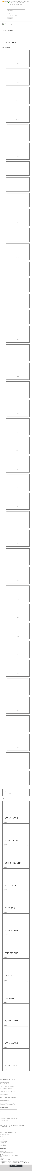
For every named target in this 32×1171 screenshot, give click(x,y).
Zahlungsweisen (4, 1157)
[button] (7, 791)
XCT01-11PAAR (11, 1065)
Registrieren (9, 20)
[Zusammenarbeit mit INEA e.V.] (16, 1129)
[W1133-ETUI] (16, 869)
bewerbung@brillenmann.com (8, 1104)
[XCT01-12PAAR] (17, 606)
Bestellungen (3, 1141)
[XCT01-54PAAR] (17, 327)
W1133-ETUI (10, 885)
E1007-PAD (10, 998)
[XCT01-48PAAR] (17, 70)
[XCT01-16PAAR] (17, 735)
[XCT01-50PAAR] (17, 211)
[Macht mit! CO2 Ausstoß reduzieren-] (16, 1123)
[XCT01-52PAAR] (17, 107)
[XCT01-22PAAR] (17, 346)
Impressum (3, 1151)
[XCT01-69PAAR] (17, 163)
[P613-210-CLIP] (16, 937)
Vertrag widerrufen (16, 1165)
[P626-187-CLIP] (16, 959)
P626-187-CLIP (11, 976)
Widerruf (2, 1158)
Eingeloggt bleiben (13, 15)
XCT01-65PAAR (11, 930)
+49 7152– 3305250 (7, 1088)
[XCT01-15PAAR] (17, 568)
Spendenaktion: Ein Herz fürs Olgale (9, 1118)
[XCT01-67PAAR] (17, 195)
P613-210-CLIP (11, 953)
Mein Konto (3, 1140)
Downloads (3, 1142)
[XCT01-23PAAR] (17, 513)
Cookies (2, 1154)
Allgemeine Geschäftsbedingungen (9, 1155)
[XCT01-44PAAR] (17, 494)
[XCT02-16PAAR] (16, 1004)
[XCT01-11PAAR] (17, 643)
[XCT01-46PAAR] (17, 126)
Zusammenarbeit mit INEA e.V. (8, 1132)
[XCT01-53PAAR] (17, 52)
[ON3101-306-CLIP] (16, 847)
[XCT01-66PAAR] (17, 229)
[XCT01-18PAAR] (17, 698)
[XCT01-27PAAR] (17, 383)
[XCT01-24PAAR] (17, 531)
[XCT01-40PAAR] (17, 457)
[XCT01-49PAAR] (17, 245)
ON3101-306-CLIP (13, 863)
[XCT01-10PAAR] (17, 680)
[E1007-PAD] (16, 982)
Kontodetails (3, 1145)
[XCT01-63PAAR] (17, 280)
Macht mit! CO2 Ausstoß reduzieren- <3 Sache (12, 1125)
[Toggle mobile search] (26, 24)
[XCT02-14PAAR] (16, 802)
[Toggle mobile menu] (29, 24)
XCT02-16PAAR (11, 1021)
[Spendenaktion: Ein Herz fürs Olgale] (16, 1115)
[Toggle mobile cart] (23, 24)
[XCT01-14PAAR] (17, 550)
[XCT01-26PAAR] (17, 439)
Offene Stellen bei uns (5, 1103)
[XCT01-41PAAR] (17, 420)
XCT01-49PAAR (12, 1043)
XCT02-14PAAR (12, 818)
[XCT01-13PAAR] (17, 587)
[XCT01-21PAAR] (17, 754)
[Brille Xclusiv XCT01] (16, 39)
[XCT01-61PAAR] (17, 311)
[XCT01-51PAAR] (17, 144)
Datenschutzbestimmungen (7, 1152)
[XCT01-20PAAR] (17, 661)
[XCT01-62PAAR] (17, 295)
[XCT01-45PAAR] (17, 476)
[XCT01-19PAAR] (17, 624)
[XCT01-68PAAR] (17, 179)
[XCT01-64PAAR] (17, 264)
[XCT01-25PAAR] (17, 364)
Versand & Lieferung (5, 1159)
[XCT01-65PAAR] (17, 772)
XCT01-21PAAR (11, 840)
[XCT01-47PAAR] (17, 89)
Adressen (2, 1144)
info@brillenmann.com (9, 1091)
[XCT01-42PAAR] (17, 402)
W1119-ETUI (10, 908)
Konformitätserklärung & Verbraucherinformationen (13, 1161)
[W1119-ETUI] (16, 892)
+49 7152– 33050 (9, 1086)
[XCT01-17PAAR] (17, 717)
